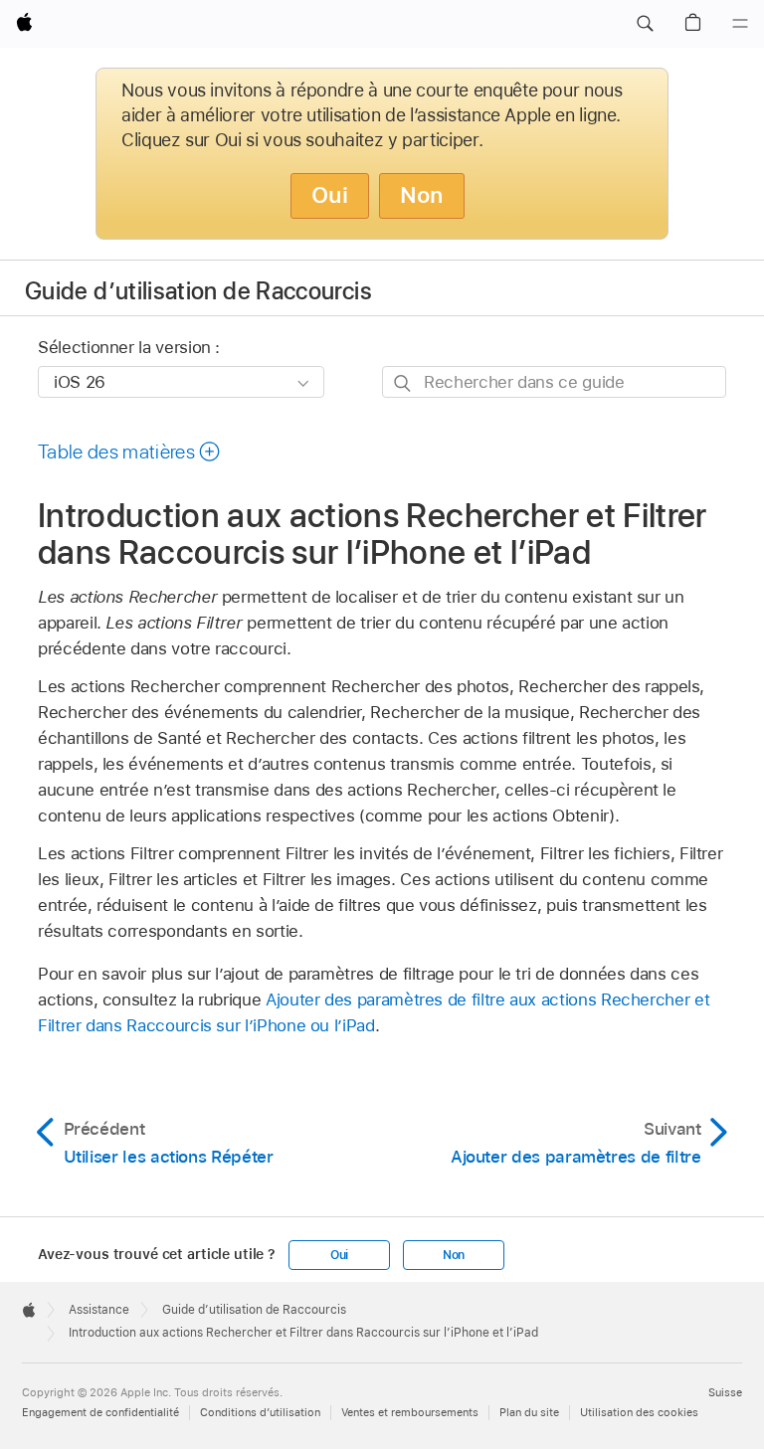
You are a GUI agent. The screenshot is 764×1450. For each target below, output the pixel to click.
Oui (329, 195)
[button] (644, 24)
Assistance (99, 1310)
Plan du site (529, 1412)
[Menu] (740, 24)
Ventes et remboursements (409, 1412)
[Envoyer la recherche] (403, 382)
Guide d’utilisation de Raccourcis (198, 290)
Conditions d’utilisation (260, 1412)
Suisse (725, 1392)
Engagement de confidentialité (100, 1412)
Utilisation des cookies (639, 1412)
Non (422, 195)
